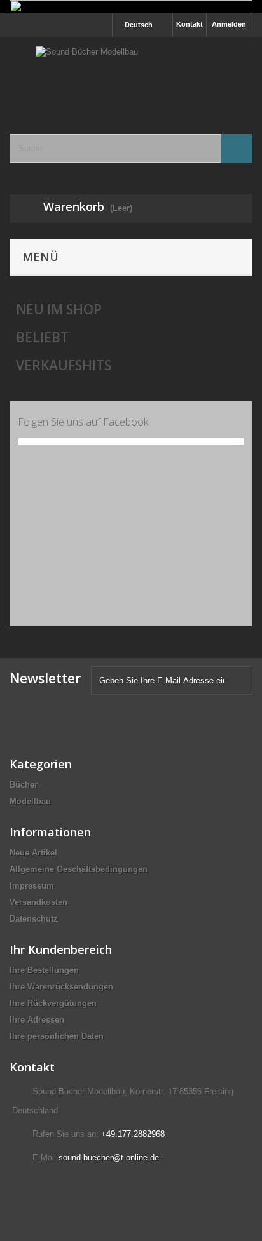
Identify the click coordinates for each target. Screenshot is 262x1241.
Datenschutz (34, 918)
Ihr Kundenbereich (61, 949)
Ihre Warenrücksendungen (61, 986)
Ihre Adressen (37, 1019)
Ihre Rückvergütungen (53, 1003)
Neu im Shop (59, 309)
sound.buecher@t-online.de (109, 1157)
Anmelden (229, 24)
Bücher (24, 784)
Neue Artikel (33, 852)
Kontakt (189, 24)
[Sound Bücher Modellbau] (131, 74)
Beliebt (42, 337)
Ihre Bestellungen (44, 970)
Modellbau (30, 801)
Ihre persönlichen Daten (57, 1036)
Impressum (32, 885)
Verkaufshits (63, 365)
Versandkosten (38, 902)
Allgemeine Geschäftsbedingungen (79, 869)
